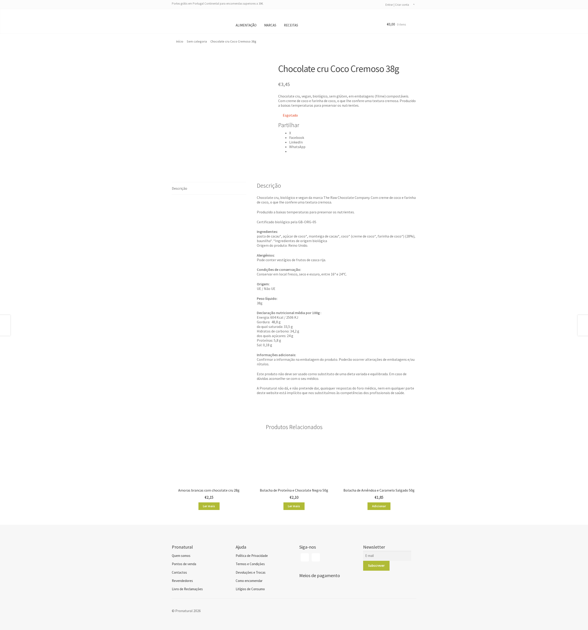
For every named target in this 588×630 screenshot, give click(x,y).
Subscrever (376, 565)
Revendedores (182, 580)
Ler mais (209, 506)
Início (179, 41)
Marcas (270, 25)
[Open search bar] (414, 5)
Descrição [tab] (179, 188)
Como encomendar (249, 580)
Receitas (291, 25)
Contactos (179, 572)
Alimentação (246, 25)
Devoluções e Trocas (251, 572)
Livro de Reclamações (187, 589)
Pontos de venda (184, 564)
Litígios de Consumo (250, 589)
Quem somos (181, 555)
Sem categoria (197, 41)
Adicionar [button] (379, 506)
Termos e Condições (250, 564)
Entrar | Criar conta (397, 5)
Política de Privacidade (252, 555)
